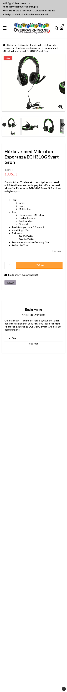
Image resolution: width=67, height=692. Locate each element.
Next (63, 125)
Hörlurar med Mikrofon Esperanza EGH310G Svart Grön (30, 49)
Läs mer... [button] (58, 251)
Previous (4, 125)
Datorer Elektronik (17, 44)
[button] (62, 27)
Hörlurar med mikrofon (28, 47)
